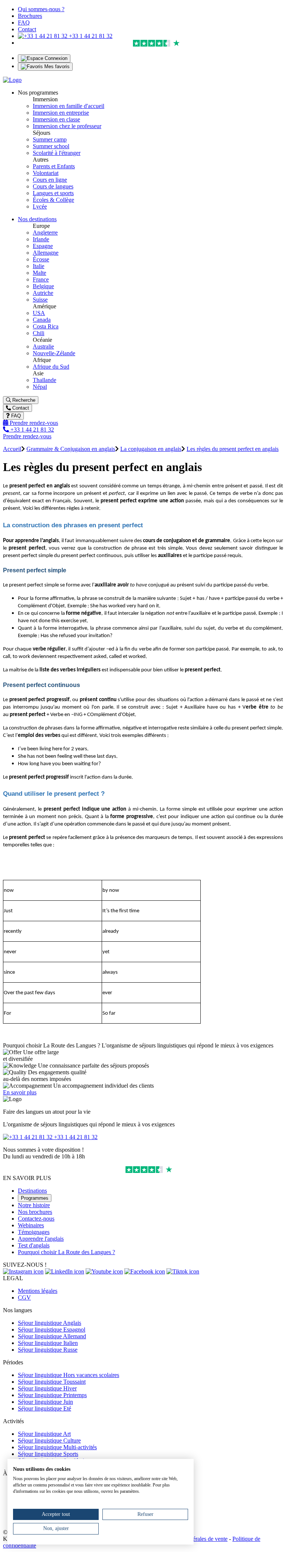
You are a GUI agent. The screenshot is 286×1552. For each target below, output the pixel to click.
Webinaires (31, 1225)
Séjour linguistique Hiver (47, 1388)
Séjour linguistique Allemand (52, 1336)
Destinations (32, 1190)
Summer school (51, 146)
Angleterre (45, 232)
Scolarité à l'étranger (56, 153)
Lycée (40, 206)
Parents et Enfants (54, 166)
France (41, 279)
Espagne (43, 246)
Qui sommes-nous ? (41, 9)
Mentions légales (37, 1291)
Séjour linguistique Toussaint (52, 1381)
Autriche (43, 293)
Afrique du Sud (51, 366)
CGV (24, 1297)
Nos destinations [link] (37, 219)
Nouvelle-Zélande (54, 353)
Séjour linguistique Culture (49, 1440)
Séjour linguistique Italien (48, 1343)
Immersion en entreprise (61, 112)
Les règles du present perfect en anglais (233, 449)
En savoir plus (19, 1092)
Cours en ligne (50, 179)
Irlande (41, 239)
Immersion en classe (56, 119)
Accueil (12, 449)
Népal (40, 387)
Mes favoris (56, 66)
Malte (39, 273)
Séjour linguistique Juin (45, 1402)
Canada (42, 320)
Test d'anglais (34, 1245)
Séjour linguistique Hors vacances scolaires (68, 1375)
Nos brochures (35, 1212)
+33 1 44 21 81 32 (89, 36)
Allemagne (45, 252)
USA (39, 313)
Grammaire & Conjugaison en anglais (70, 449)
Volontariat (45, 173)
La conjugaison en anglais (150, 449)
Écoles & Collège (53, 200)
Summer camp (50, 139)
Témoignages (34, 1232)
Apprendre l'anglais (41, 1238)
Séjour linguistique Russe (47, 1349)
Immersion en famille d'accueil (68, 106)
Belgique (43, 286)
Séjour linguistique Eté (44, 1408)
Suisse (40, 299)
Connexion (55, 58)
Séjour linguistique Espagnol (51, 1329)
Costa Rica (45, 326)
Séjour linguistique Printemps (52, 1395)
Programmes (34, 1198)
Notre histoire (34, 1205)
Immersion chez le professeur (67, 126)
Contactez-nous (36, 1218)
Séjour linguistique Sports (48, 1454)
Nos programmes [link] (38, 92)
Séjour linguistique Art (44, 1434)
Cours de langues (53, 186)
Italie (38, 266)
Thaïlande (44, 380)
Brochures (30, 16)
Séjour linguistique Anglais (49, 1323)
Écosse (41, 259)
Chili (38, 333)
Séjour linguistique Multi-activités (57, 1447)
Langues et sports (53, 193)
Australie (43, 346)
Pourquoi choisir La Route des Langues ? (66, 1252)
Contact (27, 29)
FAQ (24, 22)
